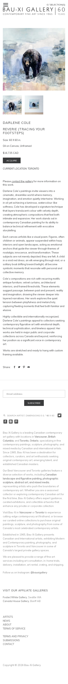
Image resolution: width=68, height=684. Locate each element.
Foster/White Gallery (15, 597)
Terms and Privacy (15, 636)
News (6, 620)
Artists (8, 616)
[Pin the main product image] (24, 367)
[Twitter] (60, 415)
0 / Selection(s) (56, 4)
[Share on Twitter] (19, 367)
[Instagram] (11, 422)
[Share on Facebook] (14, 367)
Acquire (11, 160)
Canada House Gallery (16, 601)
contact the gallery (22, 181)
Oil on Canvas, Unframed (17, 145)
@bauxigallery (39, 572)
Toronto (33, 168)
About (7, 624)
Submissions (11, 640)
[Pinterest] (16, 422)
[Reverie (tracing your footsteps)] (34, 104)
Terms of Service (14, 628)
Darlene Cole (17, 122)
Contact (8, 644)
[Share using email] (28, 367)
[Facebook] (5, 422)
